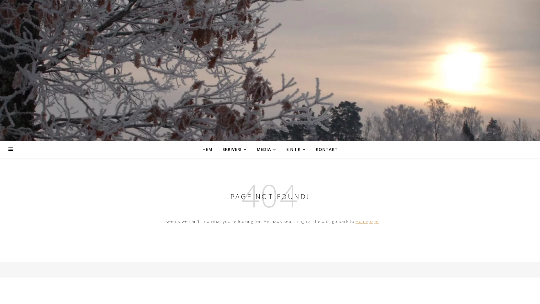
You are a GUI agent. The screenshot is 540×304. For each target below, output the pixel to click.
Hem (207, 149)
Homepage (367, 221)
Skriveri (232, 149)
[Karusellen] (270, 70)
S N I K (293, 149)
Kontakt (327, 149)
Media (264, 149)
